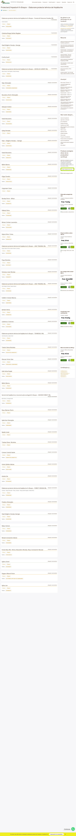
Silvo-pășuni (63, 145)
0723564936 (8, 340)
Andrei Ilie (5, 476)
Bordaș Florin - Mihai (8, 198)
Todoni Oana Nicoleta (8, 347)
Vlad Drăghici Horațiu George (11, 514)
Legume (66, 315)
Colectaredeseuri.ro (64, 374)
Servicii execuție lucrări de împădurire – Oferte (66, 100)
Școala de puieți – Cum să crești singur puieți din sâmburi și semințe (67, 73)
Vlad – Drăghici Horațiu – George (12, 141)
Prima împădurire (69, 26)
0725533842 (8, 326)
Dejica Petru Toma (7, 234)
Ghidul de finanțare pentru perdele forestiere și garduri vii (67, 42)
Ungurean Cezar (7, 188)
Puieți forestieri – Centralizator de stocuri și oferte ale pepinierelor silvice (67, 51)
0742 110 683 (8, 469)
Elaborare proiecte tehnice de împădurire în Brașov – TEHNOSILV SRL (23, 333)
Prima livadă (63, 135)
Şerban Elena (6, 310)
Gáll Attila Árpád (7, 371)
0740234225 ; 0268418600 (11, 364)
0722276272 (8, 38)
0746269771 (8, 277)
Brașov (4, 24)
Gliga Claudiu (6, 176)
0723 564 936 (9, 123)
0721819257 (8, 566)
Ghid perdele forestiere (36, 2)
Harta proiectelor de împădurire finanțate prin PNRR (67, 60)
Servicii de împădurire (65, 140)
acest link (65, 25)
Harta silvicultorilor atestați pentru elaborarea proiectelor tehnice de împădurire (67, 46)
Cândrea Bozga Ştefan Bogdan (11, 33)
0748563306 (8, 169)
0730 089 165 (9, 554)
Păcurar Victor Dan (7, 359)
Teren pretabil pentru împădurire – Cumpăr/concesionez (67, 103)
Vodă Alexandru (7, 118)
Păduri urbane (63, 129)
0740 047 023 (9, 181)
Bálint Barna (6, 164)
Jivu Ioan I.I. (71, 320)
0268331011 (8, 157)
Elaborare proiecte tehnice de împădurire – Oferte (66, 91)
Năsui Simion (6, 526)
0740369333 (8, 530)
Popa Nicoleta (6, 260)
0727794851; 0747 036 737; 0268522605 (14, 578)
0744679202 (8, 507)
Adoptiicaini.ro (63, 375)
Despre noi (69, 2)
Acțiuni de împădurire (65, 117)
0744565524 (8, 403)
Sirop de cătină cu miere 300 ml (66, 233)
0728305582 (8, 215)
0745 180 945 (8, 227)
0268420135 (8, 239)
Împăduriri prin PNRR (65, 125)
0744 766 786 (8, 50)
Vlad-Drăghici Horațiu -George (11, 45)
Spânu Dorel (5, 561)
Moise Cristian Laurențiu (9, 222)
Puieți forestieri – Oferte (65, 94)
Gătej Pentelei (6, 130)
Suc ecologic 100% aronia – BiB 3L (67, 272)
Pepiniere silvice (64, 131)
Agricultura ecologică (65, 160)
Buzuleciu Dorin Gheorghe (10, 95)
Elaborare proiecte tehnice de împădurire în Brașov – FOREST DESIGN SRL (24, 488)
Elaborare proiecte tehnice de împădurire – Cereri (66, 88)
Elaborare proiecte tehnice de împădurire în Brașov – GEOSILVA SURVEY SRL (25, 69)
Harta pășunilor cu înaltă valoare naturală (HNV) (67, 63)
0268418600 (8, 425)
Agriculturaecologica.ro (65, 373)
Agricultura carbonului (65, 119)
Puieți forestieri (52, 2)
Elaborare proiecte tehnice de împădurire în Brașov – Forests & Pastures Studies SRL (27, 18)
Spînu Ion (5, 585)
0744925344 (8, 314)
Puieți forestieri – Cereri (65, 92)
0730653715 (8, 203)
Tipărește (4, 10)
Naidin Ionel (5, 432)
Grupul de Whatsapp (65, 66)
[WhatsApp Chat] (73, 829)
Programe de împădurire (65, 136)
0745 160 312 (8, 62)
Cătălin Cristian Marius (9, 298)
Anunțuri (58, 2)
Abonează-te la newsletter (66, 28)
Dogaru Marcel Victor (8, 573)
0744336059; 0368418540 (11, 87)
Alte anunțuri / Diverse (65, 82)
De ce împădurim (64, 121)
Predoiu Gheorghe (7, 502)
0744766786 (8, 76)
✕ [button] (65, 834)
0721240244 (8, 481)
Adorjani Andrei (6, 107)
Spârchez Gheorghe (8, 420)
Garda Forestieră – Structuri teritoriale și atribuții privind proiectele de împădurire (66, 56)
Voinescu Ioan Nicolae (8, 272)
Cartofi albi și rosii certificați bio (65, 312)
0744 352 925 (9, 99)
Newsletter (64, 2)
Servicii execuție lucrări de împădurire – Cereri (66, 97)
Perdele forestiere (64, 133)
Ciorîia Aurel (5, 57)
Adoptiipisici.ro (63, 376)
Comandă (63, 208)
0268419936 (8, 111)
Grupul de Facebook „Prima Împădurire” (66, 69)
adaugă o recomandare (52, 82)
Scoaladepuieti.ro (64, 372)
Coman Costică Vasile (8, 452)
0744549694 (8, 542)
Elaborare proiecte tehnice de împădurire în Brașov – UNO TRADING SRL (24, 246)
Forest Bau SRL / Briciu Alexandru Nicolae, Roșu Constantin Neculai (22, 550)
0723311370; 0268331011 (11, 352)
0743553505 (8, 388)
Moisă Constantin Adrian (9, 538)
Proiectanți (45, 2)
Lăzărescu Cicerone (8, 321)
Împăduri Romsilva (64, 123)
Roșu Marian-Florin (7, 410)
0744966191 (8, 590)
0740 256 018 (9, 376)
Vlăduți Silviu (6, 210)
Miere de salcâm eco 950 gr (67, 347)
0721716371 (8, 265)
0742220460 (8, 26)
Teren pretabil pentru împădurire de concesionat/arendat (67, 106)
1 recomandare (54, 19)
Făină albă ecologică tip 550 (66, 195)
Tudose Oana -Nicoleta (9, 442)
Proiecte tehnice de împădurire (66, 138)
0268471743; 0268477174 (11, 457)
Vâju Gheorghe (6, 83)
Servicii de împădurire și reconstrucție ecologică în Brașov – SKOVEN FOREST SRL (26, 395)
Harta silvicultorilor (12, 10)
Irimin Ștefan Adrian (8, 464)
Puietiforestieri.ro (64, 370)
